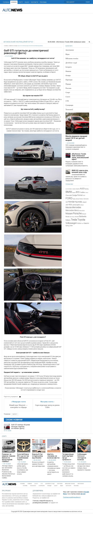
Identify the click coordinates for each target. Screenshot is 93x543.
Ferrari (80, 195)
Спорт (68, 92)
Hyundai (78, 202)
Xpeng (67, 225)
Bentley (87, 189)
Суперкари (69, 105)
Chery (86, 192)
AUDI (82, 188)
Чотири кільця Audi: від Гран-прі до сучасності (68, 457)
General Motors (79, 199)
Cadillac (82, 192)
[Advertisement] (46, 27)
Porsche (77, 213)
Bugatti (74, 192)
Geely (74, 199)
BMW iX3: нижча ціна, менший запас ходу (80, 171)
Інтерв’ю (25, 485)
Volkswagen (71, 223)
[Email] (20, 397)
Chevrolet (69, 195)
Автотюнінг (70, 50)
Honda (71, 201)
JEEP (67, 205)
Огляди (15, 45)
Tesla (74, 219)
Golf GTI (15, 414)
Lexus (82, 205)
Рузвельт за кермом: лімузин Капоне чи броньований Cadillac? (8, 457)
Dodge (74, 195)
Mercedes (76, 207)
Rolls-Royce (72, 216)
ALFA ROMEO (69, 189)
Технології (69, 109)
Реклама (43, 2)
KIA (70, 205)
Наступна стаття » (47, 402)
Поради (68, 84)
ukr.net (83, 494)
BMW (69, 191)
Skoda (77, 216)
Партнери (69, 80)
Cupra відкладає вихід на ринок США (47, 406)
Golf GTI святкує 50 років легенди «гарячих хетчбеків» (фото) (20, 426)
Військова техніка (72, 58)
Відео (27, 2)
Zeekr (71, 225)
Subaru (68, 220)
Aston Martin (76, 189)
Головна (6, 2)
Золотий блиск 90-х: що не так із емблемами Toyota (23, 457)
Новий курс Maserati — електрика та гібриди (18, 406)
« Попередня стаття (18, 402)
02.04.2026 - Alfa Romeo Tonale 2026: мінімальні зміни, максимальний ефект (60, 42)
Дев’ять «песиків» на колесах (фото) (53, 456)
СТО (67, 101)
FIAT (84, 195)
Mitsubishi (82, 210)
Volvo (79, 223)
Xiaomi (86, 223)
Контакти (34, 2)
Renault (84, 214)
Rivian (67, 216)
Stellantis (82, 216)
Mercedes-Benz (72, 210)
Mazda (69, 207)
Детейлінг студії (71, 63)
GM (67, 202)
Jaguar (84, 202)
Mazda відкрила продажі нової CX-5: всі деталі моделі (76, 138)
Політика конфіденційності (71, 497)
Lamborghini (76, 205)
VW (82, 223)
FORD (69, 198)
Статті (20, 2)
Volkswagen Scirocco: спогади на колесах (82, 457)
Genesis (86, 199)
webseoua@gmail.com (48, 496)
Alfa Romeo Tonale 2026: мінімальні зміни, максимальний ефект (80, 156)
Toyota (81, 219)
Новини (14, 2)
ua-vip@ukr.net (55, 494)
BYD (78, 192)
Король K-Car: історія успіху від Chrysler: (37, 456)
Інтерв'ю (69, 67)
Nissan (69, 213)
